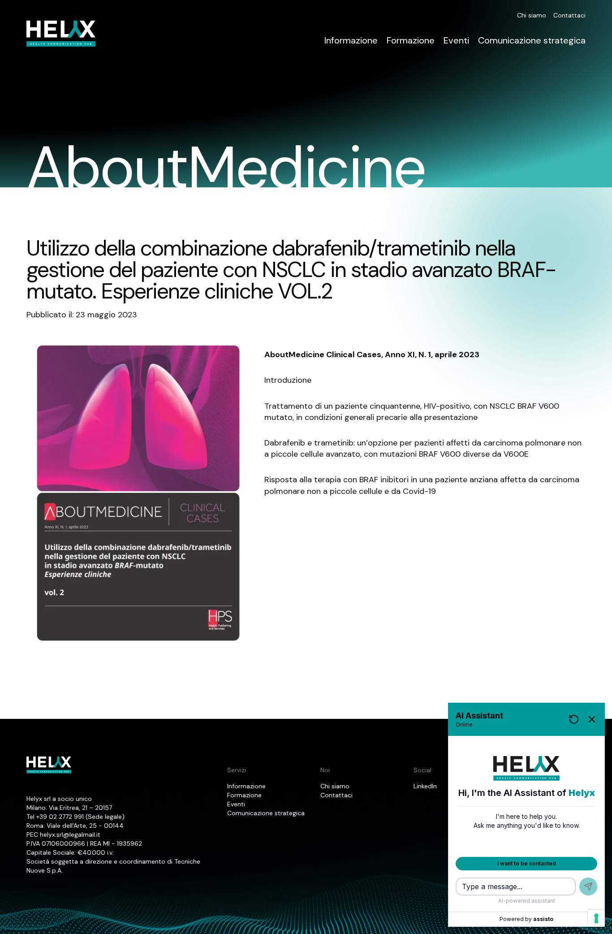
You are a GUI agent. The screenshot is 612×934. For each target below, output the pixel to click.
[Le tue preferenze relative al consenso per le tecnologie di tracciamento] (596, 918)
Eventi (456, 40)
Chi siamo (531, 15)
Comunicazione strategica (532, 40)
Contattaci (569, 15)
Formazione (411, 40)
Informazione (351, 40)
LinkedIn (425, 786)
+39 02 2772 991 (60, 817)
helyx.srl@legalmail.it (70, 834)
